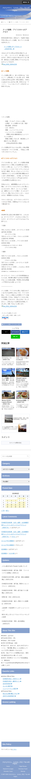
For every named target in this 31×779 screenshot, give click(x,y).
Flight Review (23, 766)
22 (19, 504)
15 (19, 502)
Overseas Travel (22, 768)
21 (15, 504)
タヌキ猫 (11, 553)
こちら (14, 749)
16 (23, 502)
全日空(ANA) (7, 683)
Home (8, 766)
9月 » (7, 510)
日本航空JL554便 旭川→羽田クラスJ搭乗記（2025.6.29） (15, 602)
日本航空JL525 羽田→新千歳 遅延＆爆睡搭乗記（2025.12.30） (15, 578)
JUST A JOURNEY (8, 696)
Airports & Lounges (8, 768)
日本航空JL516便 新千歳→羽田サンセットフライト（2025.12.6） (15, 585)
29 (19, 506)
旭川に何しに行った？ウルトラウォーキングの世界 (15, 616)
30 (23, 506)
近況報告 (4, 549)
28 (15, 506)
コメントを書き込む (15, 442)
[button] (27, 456)
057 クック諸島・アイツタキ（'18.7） (12, 324)
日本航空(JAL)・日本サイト (11, 679)
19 (7, 504)
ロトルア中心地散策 (7, 541)
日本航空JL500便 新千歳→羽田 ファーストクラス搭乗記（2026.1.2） (15, 572)
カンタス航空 (7, 686)
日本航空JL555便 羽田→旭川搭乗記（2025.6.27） (13, 622)
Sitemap (23, 771)
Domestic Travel (8, 771)
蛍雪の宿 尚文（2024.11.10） (11, 597)
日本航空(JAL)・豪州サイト (11, 681)
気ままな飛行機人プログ (10, 693)
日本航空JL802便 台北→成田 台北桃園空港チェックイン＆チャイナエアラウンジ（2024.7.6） (15, 525)
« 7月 (3, 510)
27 (11, 506)
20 (11, 504)
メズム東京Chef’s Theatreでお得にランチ (14, 566)
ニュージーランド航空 (10, 688)
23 (23, 504)
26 (7, 506)
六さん (14, 536)
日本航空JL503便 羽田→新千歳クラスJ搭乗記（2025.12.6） (15, 592)
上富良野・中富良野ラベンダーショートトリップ (15, 609)
